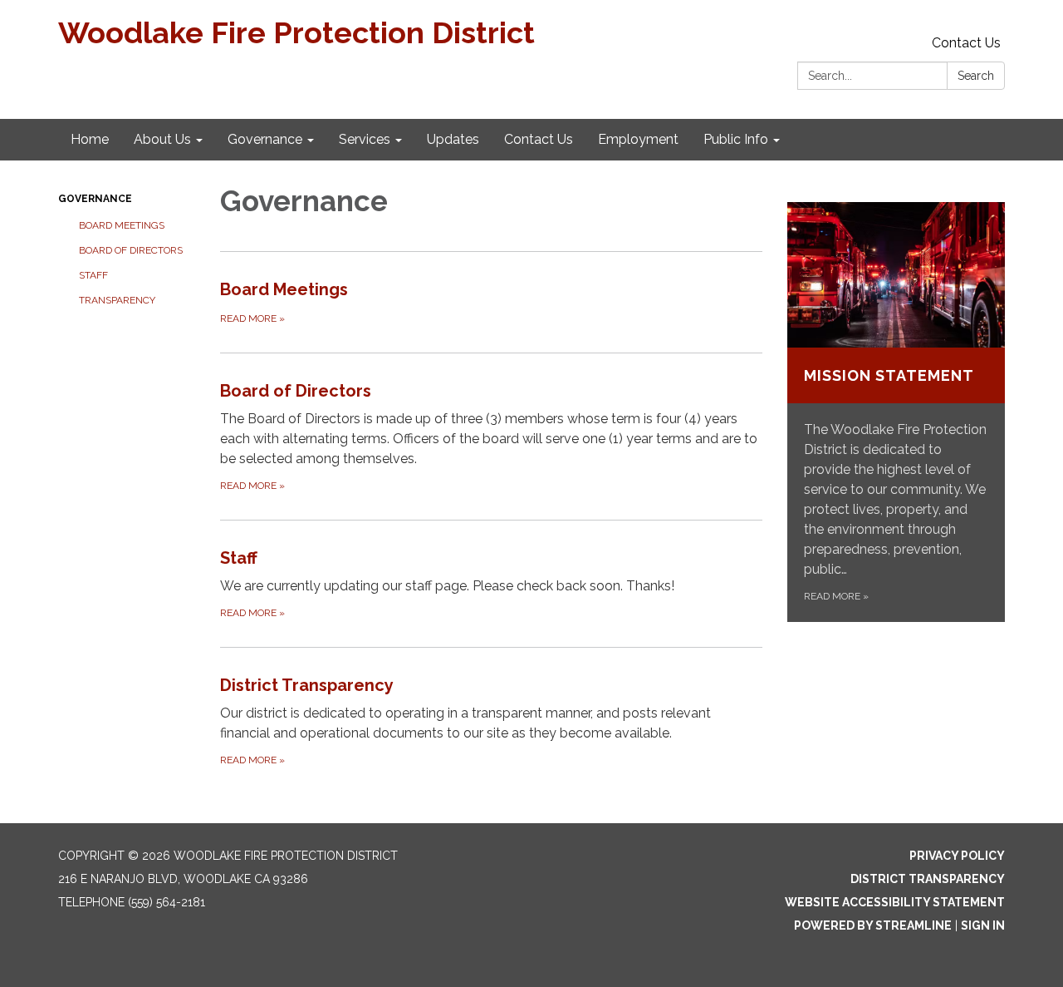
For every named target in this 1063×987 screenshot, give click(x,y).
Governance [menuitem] (265, 139)
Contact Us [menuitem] (538, 139)
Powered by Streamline (873, 925)
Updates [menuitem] (453, 139)
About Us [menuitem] (162, 139)
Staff (93, 275)
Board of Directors (131, 250)
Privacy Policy (957, 855)
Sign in (983, 925)
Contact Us (966, 43)
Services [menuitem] (364, 139)
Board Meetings (121, 225)
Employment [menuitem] (638, 139)
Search (976, 75)
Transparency (117, 300)
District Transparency (927, 879)
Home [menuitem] (90, 139)
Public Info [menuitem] (735, 139)
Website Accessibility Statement (895, 902)
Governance (95, 199)
